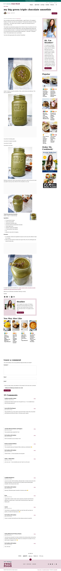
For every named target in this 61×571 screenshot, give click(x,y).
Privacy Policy (40, 569)
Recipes (31, 4)
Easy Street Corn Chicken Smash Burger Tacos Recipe (46, 140)
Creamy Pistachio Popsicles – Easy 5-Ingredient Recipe (53, 93)
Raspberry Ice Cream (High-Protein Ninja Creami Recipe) (53, 116)
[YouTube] (50, 564)
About (47, 2)
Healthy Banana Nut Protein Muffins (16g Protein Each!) (15, 338)
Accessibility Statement (45, 569)
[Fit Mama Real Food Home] (12, 3)
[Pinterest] (56, 564)
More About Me (20, 312)
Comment (6, 364)
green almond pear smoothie (15, 289)
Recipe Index (51, 2)
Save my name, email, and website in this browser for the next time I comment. (20, 385)
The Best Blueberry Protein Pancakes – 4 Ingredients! (24, 337)
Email (5, 381)
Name (5, 377)
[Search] (56, 5)
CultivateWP (55, 569)
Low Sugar (42, 4)
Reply (35, 398)
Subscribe (55, 2)
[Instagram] (48, 564)
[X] (54, 564)
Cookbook (47, 4)
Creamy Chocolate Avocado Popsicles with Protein (45, 93)
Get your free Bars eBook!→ (30, 0)
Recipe (7, 6)
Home (4, 6)
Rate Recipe (54, 13)
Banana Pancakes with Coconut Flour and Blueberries (46, 115)
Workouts (52, 4)
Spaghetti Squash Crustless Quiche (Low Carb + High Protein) (32, 338)
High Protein (37, 4)
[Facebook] (52, 564)
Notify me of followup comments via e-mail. (14, 387)
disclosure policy (19, 18)
